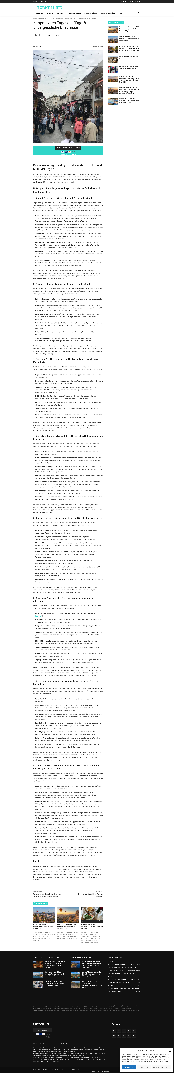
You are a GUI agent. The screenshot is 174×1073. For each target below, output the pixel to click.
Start (34, 18)
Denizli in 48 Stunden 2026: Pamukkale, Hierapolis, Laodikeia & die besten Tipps (130, 100)
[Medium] (126, 1)
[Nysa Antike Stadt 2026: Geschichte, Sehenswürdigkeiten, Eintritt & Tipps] (75, 984)
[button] (170, 1050)
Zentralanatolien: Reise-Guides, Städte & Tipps (50, 18)
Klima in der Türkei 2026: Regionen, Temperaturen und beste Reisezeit (54, 974)
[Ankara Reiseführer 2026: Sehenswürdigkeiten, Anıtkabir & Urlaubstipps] (44, 915)
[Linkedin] (123, 1)
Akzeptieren (129, 1067)
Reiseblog (36, 921)
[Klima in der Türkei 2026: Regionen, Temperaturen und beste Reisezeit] (38, 975)
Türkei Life (38, 46)
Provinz (38, 616)
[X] (137, 1)
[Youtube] (139, 1)
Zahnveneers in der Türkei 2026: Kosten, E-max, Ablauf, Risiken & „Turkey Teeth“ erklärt (55, 983)
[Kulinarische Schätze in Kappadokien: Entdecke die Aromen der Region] (92, 915)
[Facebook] (119, 1)
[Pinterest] (128, 1)
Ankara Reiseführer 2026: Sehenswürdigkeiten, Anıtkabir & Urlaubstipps (43, 926)
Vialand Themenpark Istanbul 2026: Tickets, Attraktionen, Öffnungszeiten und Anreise (91, 974)
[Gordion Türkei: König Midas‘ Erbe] (113, 59)
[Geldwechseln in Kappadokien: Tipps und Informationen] (113, 69)
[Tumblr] (135, 1)
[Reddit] (130, 1)
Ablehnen (144, 1067)
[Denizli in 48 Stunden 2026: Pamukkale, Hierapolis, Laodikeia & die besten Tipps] (113, 101)
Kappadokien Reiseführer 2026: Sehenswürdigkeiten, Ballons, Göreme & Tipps (66, 926)
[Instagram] (121, 1)
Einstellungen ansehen (161, 1067)
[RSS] (133, 1)
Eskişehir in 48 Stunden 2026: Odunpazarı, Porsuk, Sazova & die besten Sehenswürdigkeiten (129, 48)
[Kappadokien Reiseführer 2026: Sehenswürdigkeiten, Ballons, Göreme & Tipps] (68, 915)
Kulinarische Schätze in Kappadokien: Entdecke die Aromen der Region (92, 926)
